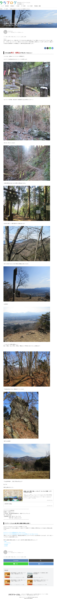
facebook (6, 544)
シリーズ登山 (10, 32)
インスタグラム (7, 542)
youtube (6, 545)
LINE (5, 541)
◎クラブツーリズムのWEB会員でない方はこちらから (14, 532)
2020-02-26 (10, 31)
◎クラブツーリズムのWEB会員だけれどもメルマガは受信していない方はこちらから (20, 534)
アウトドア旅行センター (19, 32)
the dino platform (30, 598)
